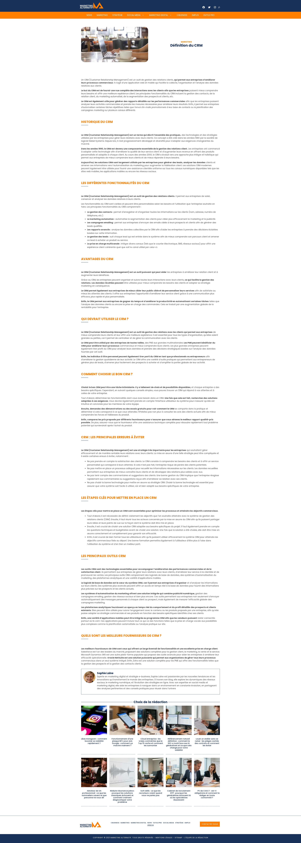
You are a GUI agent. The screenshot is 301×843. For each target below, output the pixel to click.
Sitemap (178, 837)
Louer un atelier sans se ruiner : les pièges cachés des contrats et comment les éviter (207, 742)
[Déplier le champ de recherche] (219, 7)
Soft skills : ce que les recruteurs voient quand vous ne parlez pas (150, 793)
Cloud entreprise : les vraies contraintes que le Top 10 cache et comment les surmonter (150, 742)
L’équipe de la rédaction (196, 837)
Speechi (150, 825)
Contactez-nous (210, 824)
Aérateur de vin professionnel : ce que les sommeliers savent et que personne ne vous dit (94, 794)
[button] (143, 15)
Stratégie (117, 15)
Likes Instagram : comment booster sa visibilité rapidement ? (94, 741)
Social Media (133, 15)
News (89, 15)
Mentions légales (164, 837)
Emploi (195, 15)
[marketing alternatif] (91, 7)
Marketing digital (158, 15)
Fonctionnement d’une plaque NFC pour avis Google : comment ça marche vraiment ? (122, 742)
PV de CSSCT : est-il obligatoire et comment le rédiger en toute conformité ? (207, 794)
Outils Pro (208, 15)
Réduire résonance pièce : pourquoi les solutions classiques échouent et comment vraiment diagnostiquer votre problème (122, 796)
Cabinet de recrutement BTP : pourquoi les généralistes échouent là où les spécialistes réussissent (179, 795)
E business (182, 15)
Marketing (102, 15)
